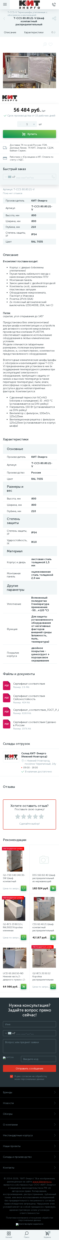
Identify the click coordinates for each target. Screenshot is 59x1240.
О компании (10, 1124)
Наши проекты (11, 1146)
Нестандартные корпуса (18, 1135)
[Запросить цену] (23, 888)
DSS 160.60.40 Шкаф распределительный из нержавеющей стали (43, 880)
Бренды (7, 1092)
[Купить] (53, 888)
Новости (8, 1103)
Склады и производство (17, 1156)
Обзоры (7, 1113)
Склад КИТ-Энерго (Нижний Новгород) (34, 755)
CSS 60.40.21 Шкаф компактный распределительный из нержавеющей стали (43, 930)
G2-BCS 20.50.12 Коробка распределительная (42, 976)
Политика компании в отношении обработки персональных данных (29, 1219)
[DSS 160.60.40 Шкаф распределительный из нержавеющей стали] (44, 860)
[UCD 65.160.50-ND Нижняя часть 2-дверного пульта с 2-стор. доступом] (14, 958)
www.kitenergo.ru (42, 1181)
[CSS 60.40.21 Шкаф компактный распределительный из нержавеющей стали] (44, 909)
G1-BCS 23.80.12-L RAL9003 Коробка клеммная (13, 927)
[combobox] (9, 177)
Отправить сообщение (29, 1068)
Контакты (8, 1167)
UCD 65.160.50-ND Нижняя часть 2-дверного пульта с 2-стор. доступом (14, 978)
